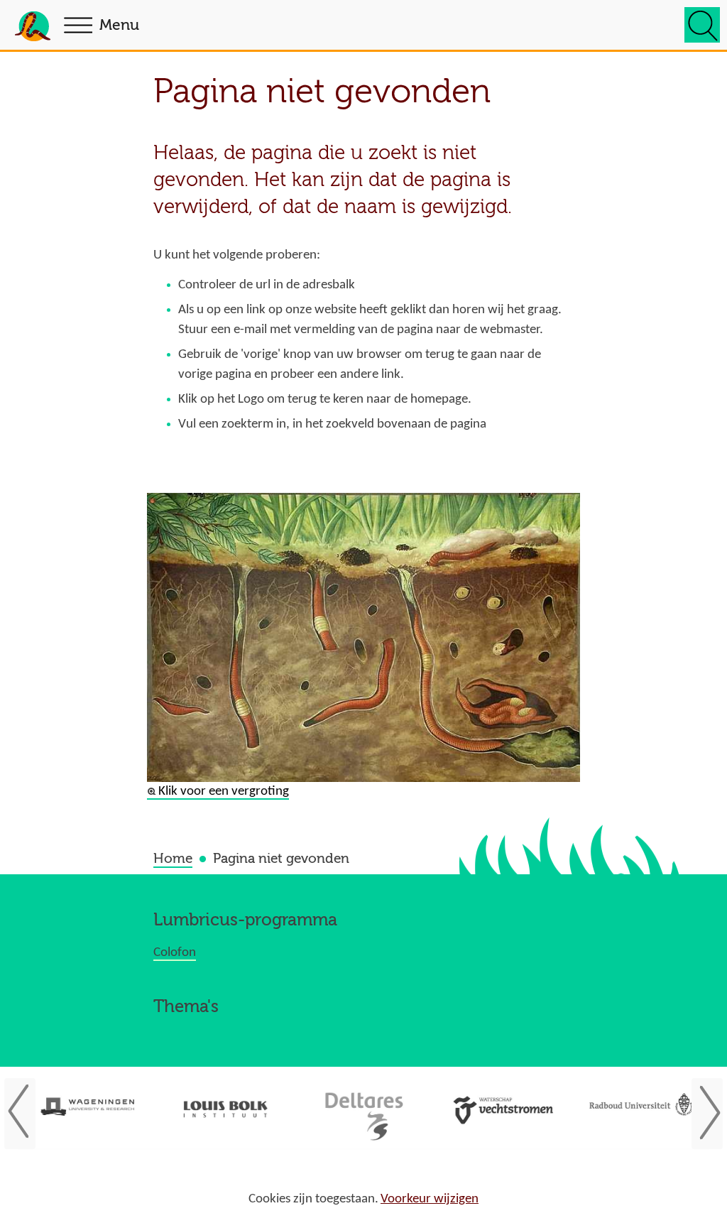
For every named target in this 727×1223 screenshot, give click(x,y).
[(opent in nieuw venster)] (87, 1111)
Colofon (174, 953)
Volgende (700, 1112)
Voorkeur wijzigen (430, 1199)
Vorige (27, 1112)
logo (32, 29)
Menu (119, 25)
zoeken (702, 25)
